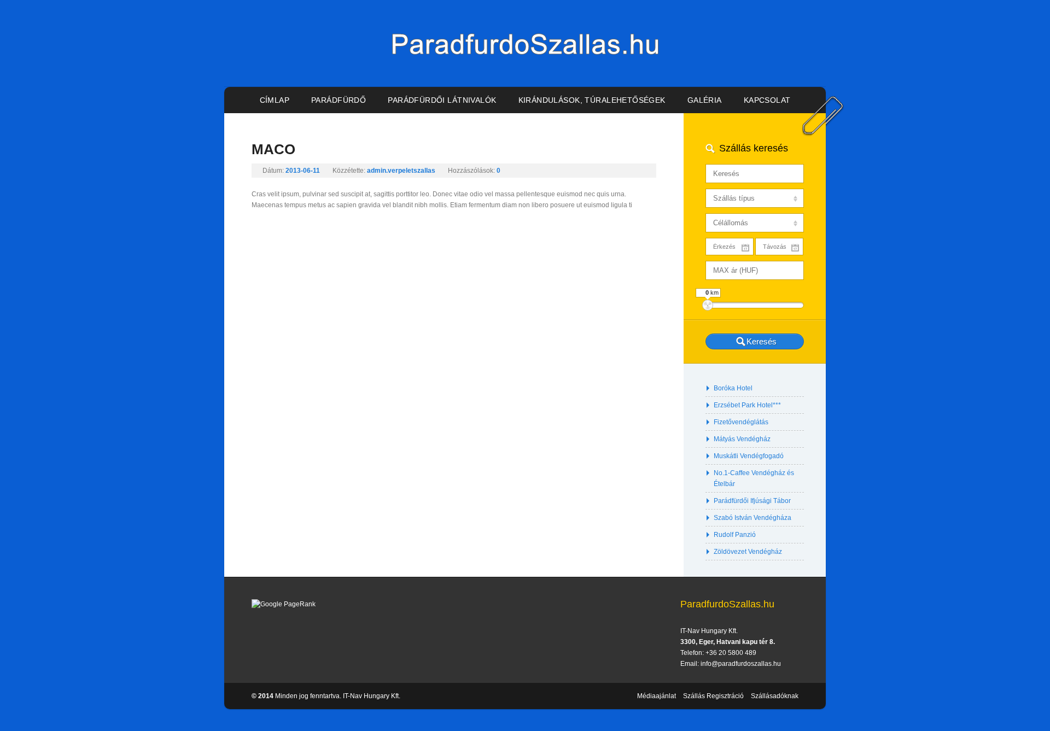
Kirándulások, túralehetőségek (592, 100)
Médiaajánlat (656, 696)
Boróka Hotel (733, 388)
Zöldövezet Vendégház (748, 551)
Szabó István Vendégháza (752, 518)
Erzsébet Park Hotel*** (747, 405)
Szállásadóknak (774, 696)
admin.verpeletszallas (401, 170)
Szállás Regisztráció (713, 696)
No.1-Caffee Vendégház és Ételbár (754, 478)
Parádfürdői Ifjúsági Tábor (752, 501)
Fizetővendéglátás (741, 422)
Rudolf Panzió (735, 535)
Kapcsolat (767, 100)
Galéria (704, 100)
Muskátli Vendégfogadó (749, 456)
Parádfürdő (338, 100)
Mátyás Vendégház (742, 439)
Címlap (275, 100)
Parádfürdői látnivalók (442, 100)
